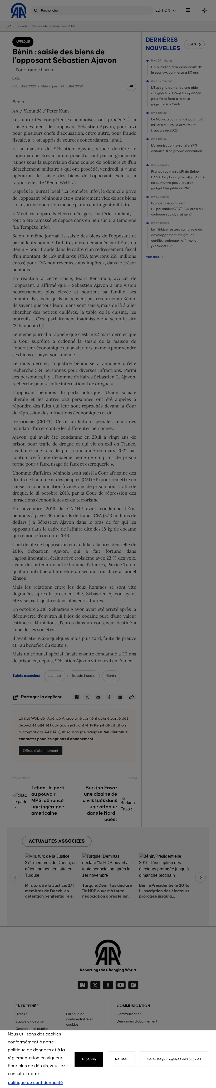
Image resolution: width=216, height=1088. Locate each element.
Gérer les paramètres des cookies (174, 1059)
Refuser (121, 1059)
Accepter (88, 1059)
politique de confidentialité (35, 1083)
